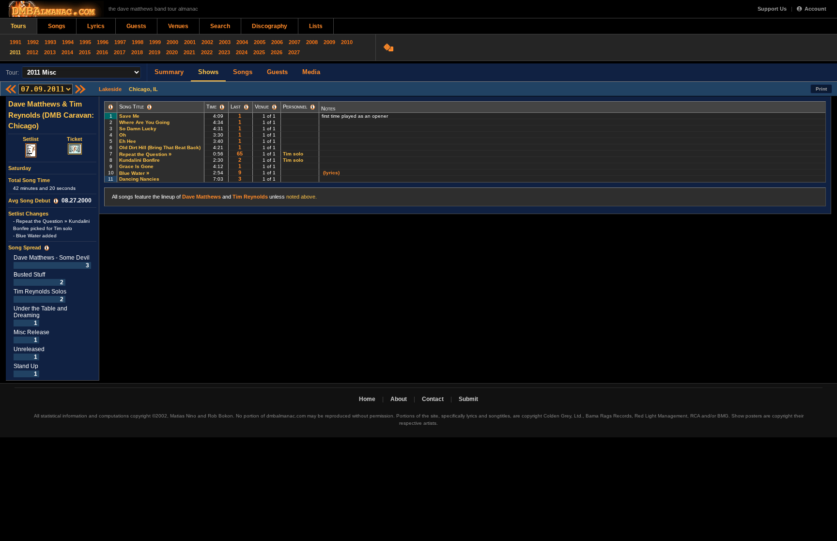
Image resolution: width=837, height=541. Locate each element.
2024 (242, 52)
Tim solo (293, 153)
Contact (433, 399)
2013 (50, 52)
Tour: (12, 72)
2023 (224, 52)
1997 (120, 42)
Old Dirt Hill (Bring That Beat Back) (160, 147)
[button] (56, 201)
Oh (122, 135)
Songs (56, 26)
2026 (276, 52)
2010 (347, 42)
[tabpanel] (52, 238)
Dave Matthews (201, 197)
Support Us (772, 9)
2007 (294, 42)
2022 (207, 52)
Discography (269, 26)
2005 (259, 42)
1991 (15, 42)
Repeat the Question (143, 154)
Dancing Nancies (139, 179)
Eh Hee (127, 141)
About (398, 399)
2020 (172, 52)
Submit (468, 399)
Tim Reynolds (250, 197)
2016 (102, 52)
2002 (207, 42)
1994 (68, 42)
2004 (242, 42)
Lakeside (110, 89)
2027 (294, 52)
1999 (155, 42)
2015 (85, 52)
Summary (169, 72)
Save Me (129, 116)
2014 (67, 52)
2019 (154, 52)
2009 (329, 42)
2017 (119, 52)
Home (367, 399)
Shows (208, 72)
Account (815, 9)
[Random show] (389, 47)
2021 (189, 52)
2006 (277, 42)
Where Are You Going (144, 122)
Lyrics (96, 26)
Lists (316, 26)
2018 (137, 52)
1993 (50, 42)
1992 (33, 42)
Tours (18, 26)
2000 (172, 42)
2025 (259, 52)
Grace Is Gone (136, 166)
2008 (312, 42)
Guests (136, 26)
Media (311, 72)
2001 (190, 42)
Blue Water (132, 173)
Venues (178, 26)
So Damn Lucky (137, 128)
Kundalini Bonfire (139, 160)
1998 (137, 42)
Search (220, 26)
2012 (32, 52)
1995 (85, 42)
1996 (102, 42)
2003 (225, 42)
